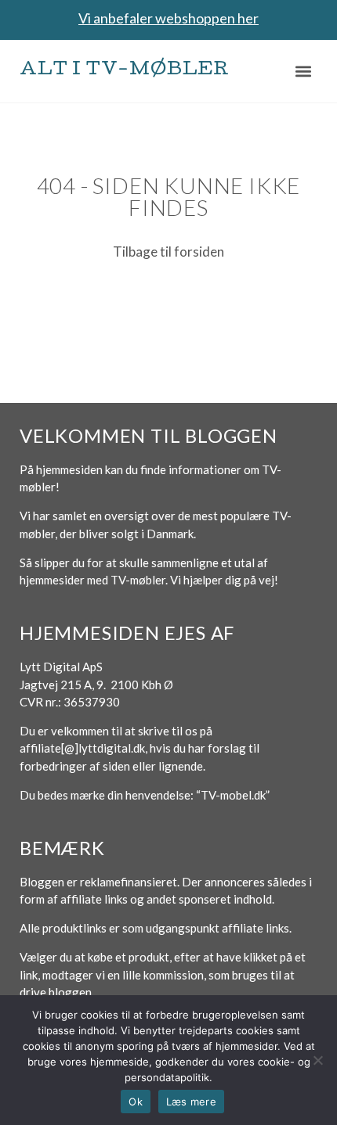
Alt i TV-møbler (125, 71)
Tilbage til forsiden (168, 251)
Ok (136, 1101)
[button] (304, 71)
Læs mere (191, 1101)
